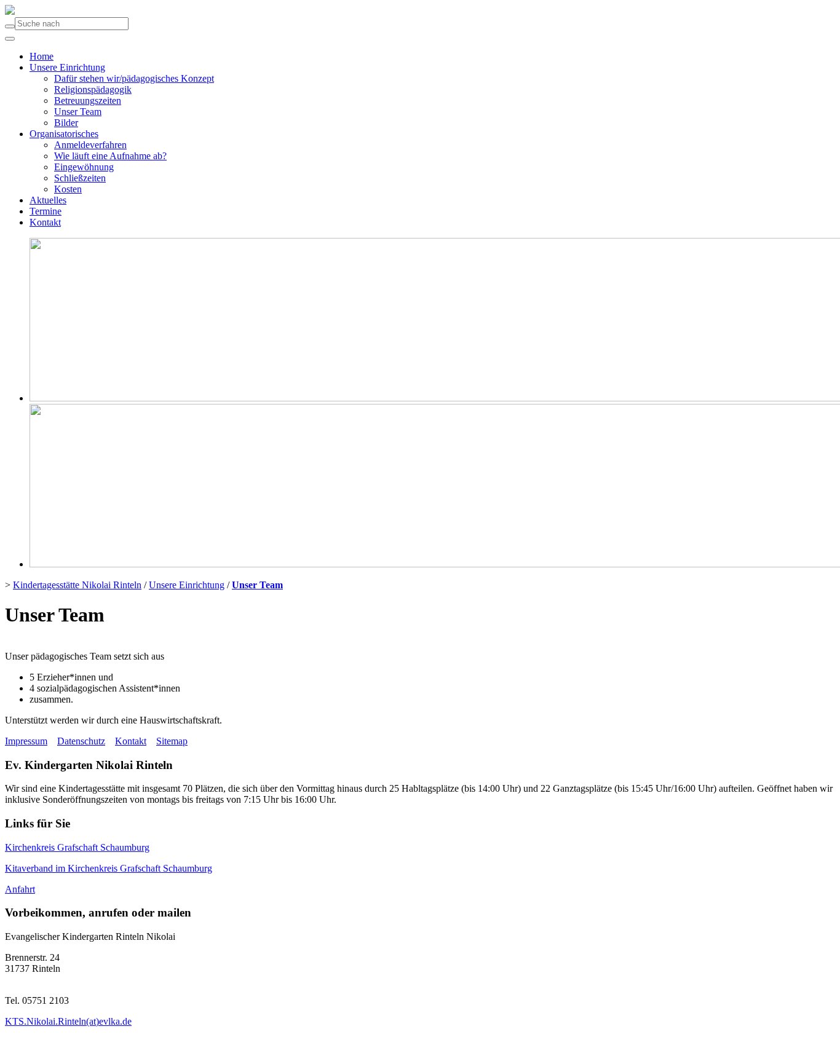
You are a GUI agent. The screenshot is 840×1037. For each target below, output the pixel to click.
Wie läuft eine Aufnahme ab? (110, 156)
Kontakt (45, 222)
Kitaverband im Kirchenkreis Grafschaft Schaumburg (108, 868)
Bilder (66, 122)
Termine (45, 211)
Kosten (68, 189)
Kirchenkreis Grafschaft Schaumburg (77, 847)
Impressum (26, 741)
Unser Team (77, 111)
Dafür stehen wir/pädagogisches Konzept (134, 78)
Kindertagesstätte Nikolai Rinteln (77, 585)
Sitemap (172, 741)
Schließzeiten (80, 178)
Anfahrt (20, 889)
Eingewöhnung (84, 167)
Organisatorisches (64, 133)
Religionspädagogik (93, 89)
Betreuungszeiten (87, 100)
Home (41, 56)
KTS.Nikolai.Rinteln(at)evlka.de (68, 1021)
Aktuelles (48, 200)
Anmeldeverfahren (90, 145)
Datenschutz (81, 741)
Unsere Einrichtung (67, 67)
